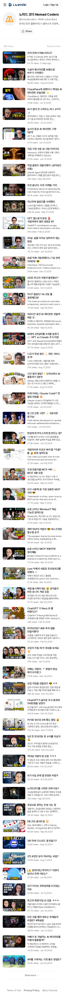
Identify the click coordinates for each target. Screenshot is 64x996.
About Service (49, 990)
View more (30, 975)
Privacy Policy (32, 990)
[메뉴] (5, 5)
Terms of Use (14, 990)
